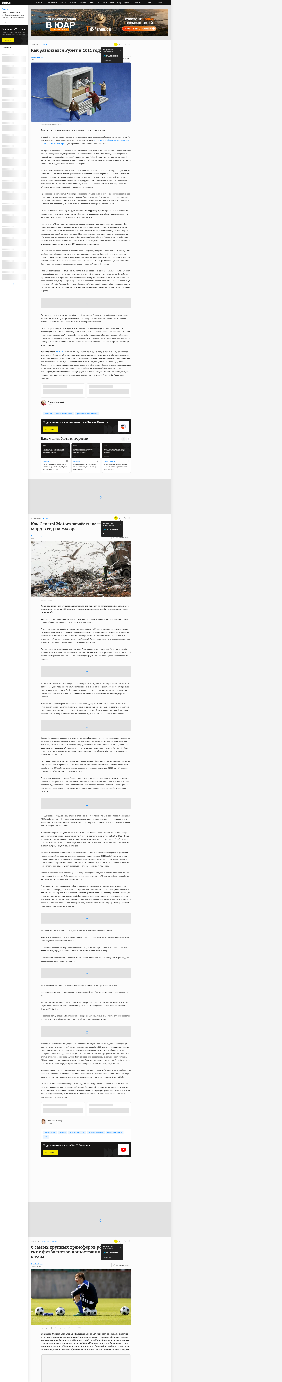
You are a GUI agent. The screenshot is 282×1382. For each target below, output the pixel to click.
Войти (160, 3)
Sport (112, 3)
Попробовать (107, 60)
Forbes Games (52, 3)
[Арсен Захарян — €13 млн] (35, 1321)
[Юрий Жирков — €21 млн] (35, 1288)
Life (98, 3)
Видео (91, 3)
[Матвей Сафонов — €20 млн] (35, 1294)
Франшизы (73, 3)
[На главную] (6, 3)
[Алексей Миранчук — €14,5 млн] (35, 1314)
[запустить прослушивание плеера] (120, 44)
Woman (104, 3)
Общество (76, 443)
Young (119, 3)
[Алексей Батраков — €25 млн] (35, 1281)
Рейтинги (63, 3)
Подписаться (50, 411)
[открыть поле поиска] (167, 2)
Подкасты (83, 3)
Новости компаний (110, 443)
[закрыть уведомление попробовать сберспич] (120, 50)
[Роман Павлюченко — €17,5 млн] (35, 1301)
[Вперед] (134, 373)
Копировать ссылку (122, 519)
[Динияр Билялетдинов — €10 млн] (35, 1327)
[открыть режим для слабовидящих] (116, 44)
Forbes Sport (46, 443)
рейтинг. (59, 334)
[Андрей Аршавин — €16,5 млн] (35, 1308)
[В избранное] (70, 369)
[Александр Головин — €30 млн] (35, 1275)
